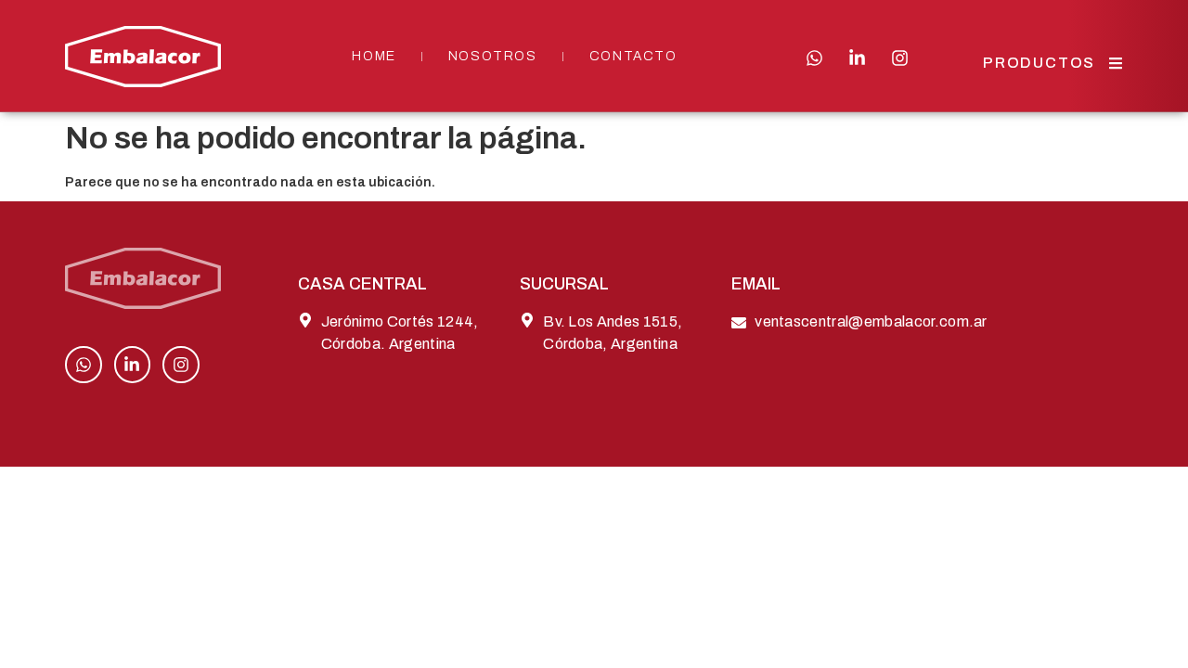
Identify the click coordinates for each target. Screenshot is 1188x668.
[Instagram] (900, 58)
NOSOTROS (492, 56)
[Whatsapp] (814, 58)
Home (373, 56)
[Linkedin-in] (857, 58)
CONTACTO (633, 56)
